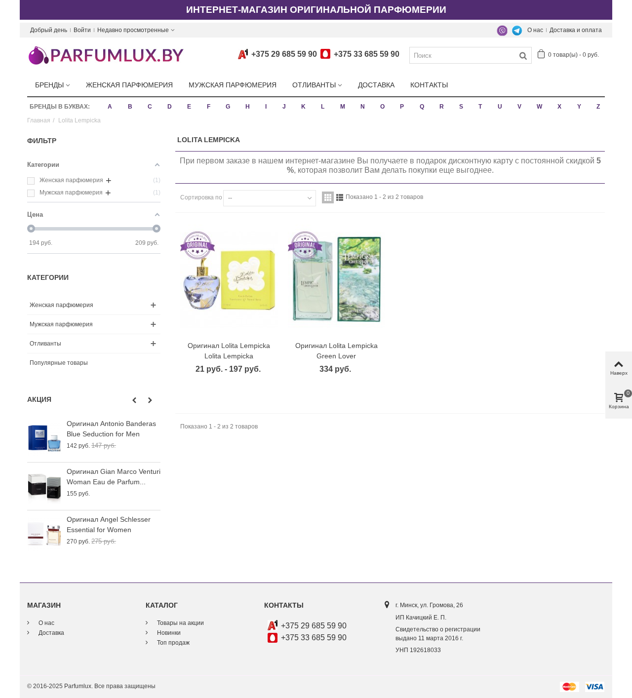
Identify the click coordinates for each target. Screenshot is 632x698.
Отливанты (314, 85)
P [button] (402, 106)
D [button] (169, 106)
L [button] (322, 106)
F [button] (208, 106)
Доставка (376, 85)
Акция (39, 399)
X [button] (559, 106)
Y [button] (579, 106)
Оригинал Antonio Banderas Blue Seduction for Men (111, 429)
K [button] (303, 106)
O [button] (382, 106)
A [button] (110, 106)
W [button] (539, 106)
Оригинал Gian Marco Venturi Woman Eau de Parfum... (113, 476)
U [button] (500, 106)
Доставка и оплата (576, 30)
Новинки (168, 632)
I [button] (266, 106)
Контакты (429, 85)
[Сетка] (328, 197)
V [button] (519, 106)
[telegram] (517, 30)
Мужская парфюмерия (232, 85)
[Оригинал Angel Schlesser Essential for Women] (44, 534)
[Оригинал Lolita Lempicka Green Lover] (337, 280)
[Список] (340, 197)
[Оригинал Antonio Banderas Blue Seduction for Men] (44, 438)
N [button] (362, 106)
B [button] (130, 106)
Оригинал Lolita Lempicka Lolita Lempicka (229, 351)
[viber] (502, 30)
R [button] (441, 106)
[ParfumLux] (105, 54)
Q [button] (422, 106)
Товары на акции (180, 623)
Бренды (49, 85)
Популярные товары (59, 362)
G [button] (228, 106)
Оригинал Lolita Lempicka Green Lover (336, 351)
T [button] (480, 106)
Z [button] (598, 106)
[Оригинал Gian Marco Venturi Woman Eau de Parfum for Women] (44, 486)
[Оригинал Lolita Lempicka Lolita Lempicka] (229, 280)
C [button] (150, 106)
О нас (535, 30)
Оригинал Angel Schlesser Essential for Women (109, 524)
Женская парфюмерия (129, 85)
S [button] (461, 106)
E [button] (189, 106)
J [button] (284, 106)
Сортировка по (201, 197)
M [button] (342, 106)
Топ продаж (173, 642)
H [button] (247, 106)
